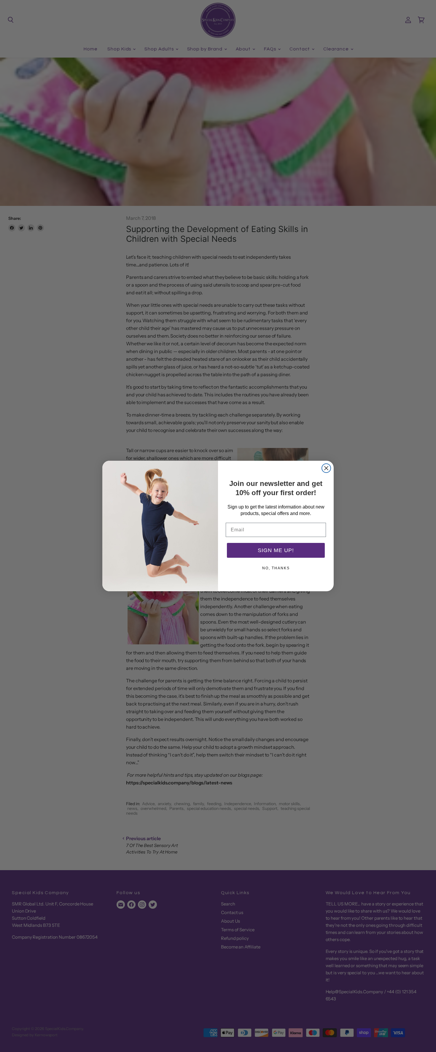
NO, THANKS (276, 568)
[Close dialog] (326, 468)
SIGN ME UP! (276, 550)
